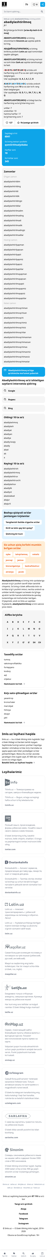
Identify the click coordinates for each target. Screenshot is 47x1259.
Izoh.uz (19, 62)
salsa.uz (13, 1184)
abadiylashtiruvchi (12, 480)
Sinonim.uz (21, 41)
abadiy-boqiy (10, 442)
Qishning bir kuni (14, 534)
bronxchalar (9, 702)
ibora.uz (6, 1184)
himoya (7, 710)
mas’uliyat (8, 706)
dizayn (7, 713)
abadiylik (8, 488)
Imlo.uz (23, 601)
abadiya (7, 438)
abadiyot (8, 492)
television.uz (39, 1184)
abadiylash (9, 426)
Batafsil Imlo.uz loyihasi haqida (17, 762)
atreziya (10, 571)
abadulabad (9, 496)
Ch (39, 642)
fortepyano (9, 667)
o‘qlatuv (7, 679)
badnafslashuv (32, 566)
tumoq (7, 659)
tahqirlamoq (21, 554)
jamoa (20, 560)
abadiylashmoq (11, 422)
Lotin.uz (23, 51)
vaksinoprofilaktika (12, 663)
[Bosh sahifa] (13, 4)
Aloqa (23, 1209)
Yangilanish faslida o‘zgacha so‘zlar (23, 522)
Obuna (11, 1235)
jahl (5, 717)
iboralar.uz (18, 1187)
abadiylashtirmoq (12, 472)
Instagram (23, 1223)
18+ (37, 1235)
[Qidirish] (42, 11)
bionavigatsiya (13, 566)
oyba (8, 554)
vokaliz (35, 554)
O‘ (23, 642)
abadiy (7, 445)
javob (21, 571)
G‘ (29, 642)
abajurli (7, 503)
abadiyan (8, 434)
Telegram (23, 1218)
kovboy (7, 671)
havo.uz (37, 1187)
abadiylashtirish (11, 468)
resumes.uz (28, 1187)
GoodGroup (22, 1235)
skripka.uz (22, 1184)
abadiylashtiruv (11, 476)
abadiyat (8, 430)
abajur (7, 499)
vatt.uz (10, 1187)
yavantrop (8, 698)
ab (5, 453)
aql (5, 675)
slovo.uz (30, 1184)
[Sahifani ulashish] (42, 4)
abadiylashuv (10, 484)
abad (6, 449)
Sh (34, 642)
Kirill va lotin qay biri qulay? (19, 528)
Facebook (23, 1213)
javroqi (9, 560)
